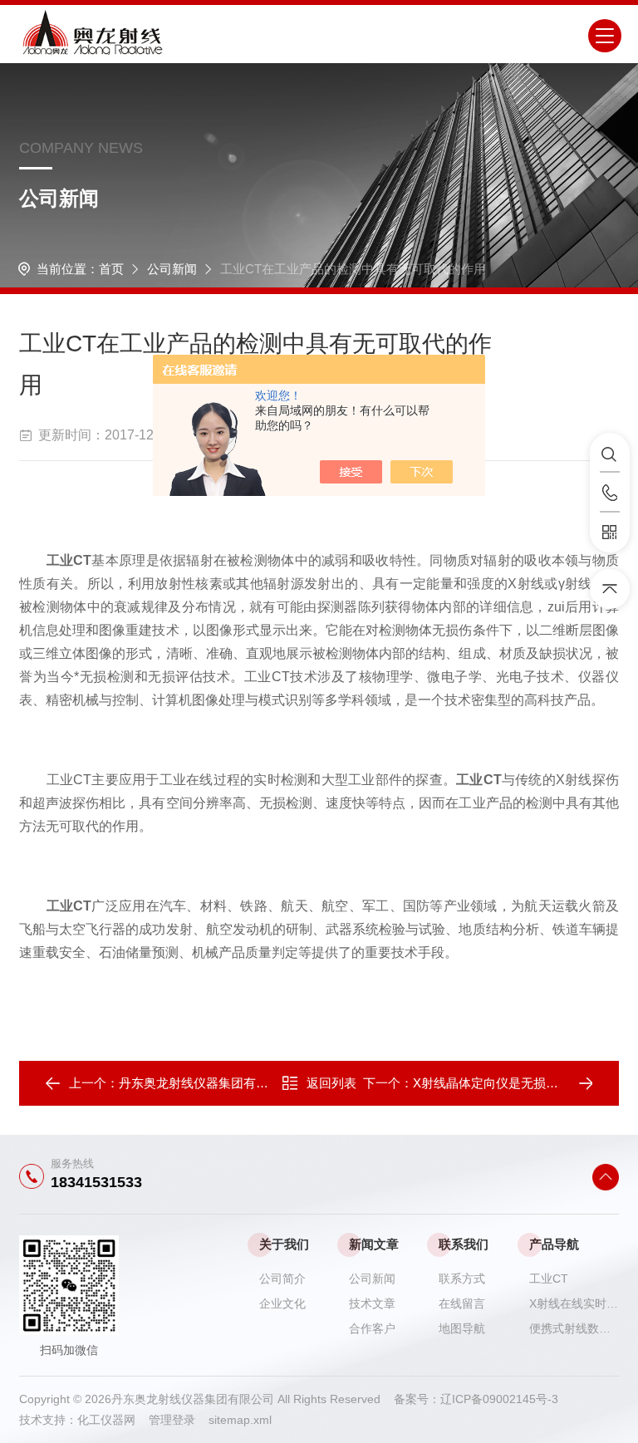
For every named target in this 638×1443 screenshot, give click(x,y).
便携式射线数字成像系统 (574, 1328)
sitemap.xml (240, 1419)
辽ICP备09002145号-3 (499, 1399)
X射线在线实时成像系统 (574, 1303)
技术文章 (372, 1303)
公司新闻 (172, 269)
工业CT (548, 1278)
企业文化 (282, 1303)
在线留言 (462, 1303)
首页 (111, 269)
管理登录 (172, 1419)
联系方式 (462, 1278)
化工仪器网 (113, 1419)
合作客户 (372, 1328)
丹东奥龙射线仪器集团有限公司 (206, 1083)
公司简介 (282, 1278)
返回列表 (331, 1083)
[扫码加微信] (610, 532)
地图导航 (462, 1328)
